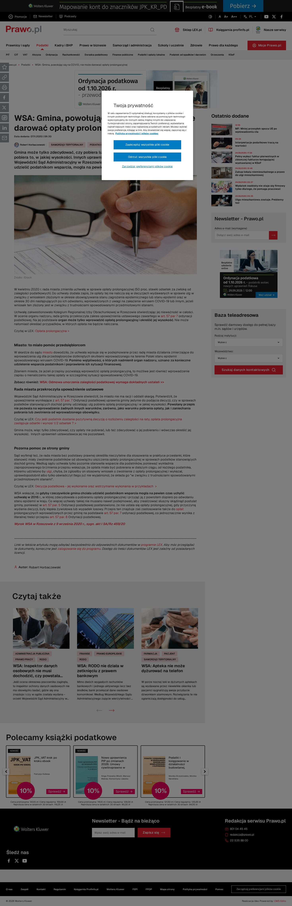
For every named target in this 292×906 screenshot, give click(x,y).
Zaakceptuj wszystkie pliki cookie (147, 144)
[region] (147, 135)
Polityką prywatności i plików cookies (136, 133)
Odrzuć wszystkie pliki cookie (147, 157)
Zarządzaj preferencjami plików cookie (147, 166)
